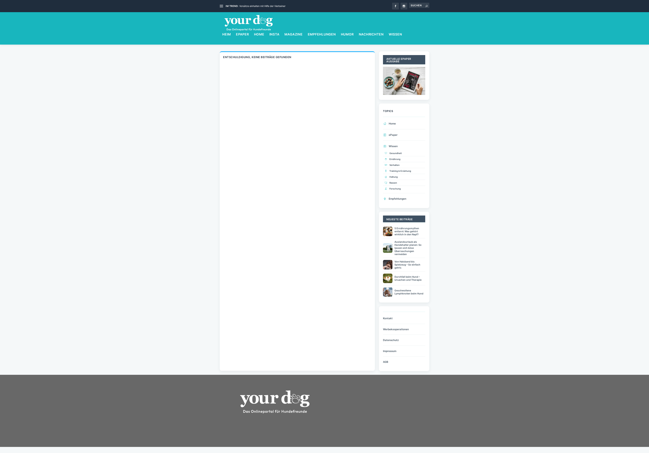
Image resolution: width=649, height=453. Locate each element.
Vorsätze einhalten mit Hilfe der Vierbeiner (262, 6)
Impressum (389, 351)
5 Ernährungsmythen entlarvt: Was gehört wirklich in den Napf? (406, 231)
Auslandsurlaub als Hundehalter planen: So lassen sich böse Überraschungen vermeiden (408, 248)
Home (259, 34)
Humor (347, 34)
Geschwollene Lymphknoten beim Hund (408, 292)
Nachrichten (371, 34)
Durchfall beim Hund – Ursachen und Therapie (408, 278)
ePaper (242, 34)
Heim (226, 34)
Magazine (293, 34)
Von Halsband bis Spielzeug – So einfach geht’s (407, 264)
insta (274, 34)
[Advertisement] (355, 413)
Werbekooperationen (396, 329)
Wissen (395, 34)
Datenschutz (391, 340)
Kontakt (388, 318)
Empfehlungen (322, 34)
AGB (385, 361)
